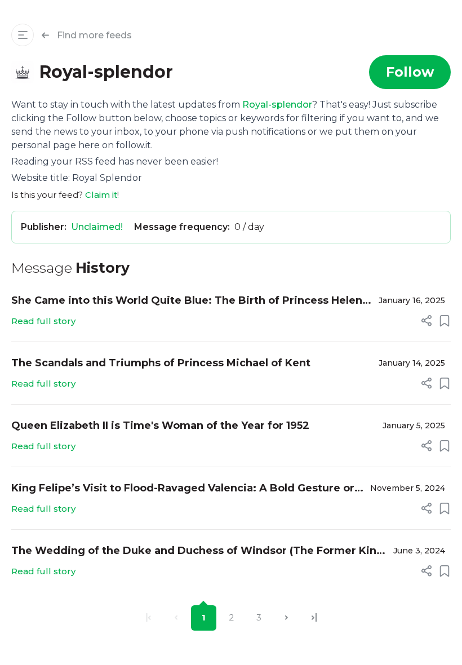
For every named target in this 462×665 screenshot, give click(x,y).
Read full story (43, 321)
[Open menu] (22, 35)
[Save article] (444, 320)
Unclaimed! (97, 226)
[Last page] (314, 618)
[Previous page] (176, 618)
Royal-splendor (277, 104)
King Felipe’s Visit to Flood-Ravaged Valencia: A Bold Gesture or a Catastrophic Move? (187, 489)
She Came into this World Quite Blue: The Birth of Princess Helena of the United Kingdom (189, 301)
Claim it (101, 194)
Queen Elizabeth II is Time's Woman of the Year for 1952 (160, 425)
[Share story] (426, 320)
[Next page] (286, 618)
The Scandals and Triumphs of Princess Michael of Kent (160, 363)
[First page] (148, 618)
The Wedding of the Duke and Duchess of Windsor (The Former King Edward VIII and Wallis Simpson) (197, 551)
